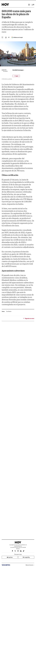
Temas (3, 311)
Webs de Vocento (29, 565)
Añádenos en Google (18, 37)
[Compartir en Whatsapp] (6, 37)
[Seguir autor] (16, 76)
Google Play (27, 557)
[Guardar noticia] (2, 37)
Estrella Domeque (17, 70)
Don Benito (8, 311)
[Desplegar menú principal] (33, 5)
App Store (10, 557)
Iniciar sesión (29, 5)
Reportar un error (29, 318)
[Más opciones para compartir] (9, 37)
